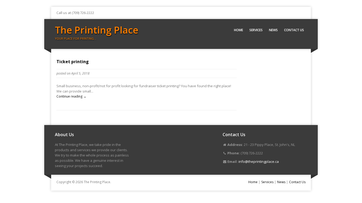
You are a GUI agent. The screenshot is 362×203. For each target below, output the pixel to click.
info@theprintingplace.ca (259, 161)
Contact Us (294, 30)
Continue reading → (71, 96)
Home (238, 30)
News (273, 30)
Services (256, 30)
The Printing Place (96, 30)
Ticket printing (72, 61)
